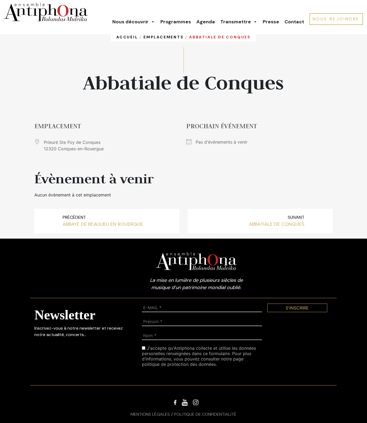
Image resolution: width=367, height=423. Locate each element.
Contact (294, 22)
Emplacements (163, 37)
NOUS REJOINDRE (336, 19)
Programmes (175, 22)
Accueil (127, 37)
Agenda (205, 22)
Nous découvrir (130, 22)
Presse (271, 22)
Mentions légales (150, 414)
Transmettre (235, 22)
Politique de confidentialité (205, 414)
